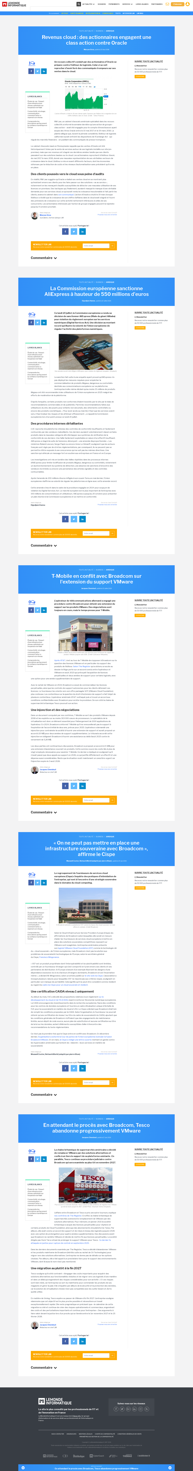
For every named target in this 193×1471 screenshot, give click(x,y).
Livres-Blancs (142, 4)
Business (99, 31)
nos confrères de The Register (68, 1216)
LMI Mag (140, 13)
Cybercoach (107, 13)
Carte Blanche (77, 13)
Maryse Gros (45, 215)
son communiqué (66, 194)
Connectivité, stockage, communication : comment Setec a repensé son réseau (37, 114)
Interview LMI (129, 13)
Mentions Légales (85, 1434)
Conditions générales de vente (129, 1434)
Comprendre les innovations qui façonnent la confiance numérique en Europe (37, 124)
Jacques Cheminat (48, 769)
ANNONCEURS (71, 1434)
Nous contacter (57, 1434)
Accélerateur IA (93, 13)
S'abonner (177, 4)
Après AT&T (59, 660)
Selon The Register (81, 666)
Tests (118, 13)
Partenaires (157, 4)
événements (114, 4)
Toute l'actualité (86, 31)
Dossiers (102, 4)
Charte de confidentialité (105, 1434)
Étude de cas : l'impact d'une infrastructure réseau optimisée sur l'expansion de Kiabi (36, 104)
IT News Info (76, 1416)
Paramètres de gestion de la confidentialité (96, 1436)
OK (112, 246)
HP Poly (64, 13)
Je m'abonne (140, 76)
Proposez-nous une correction (107, 215)
